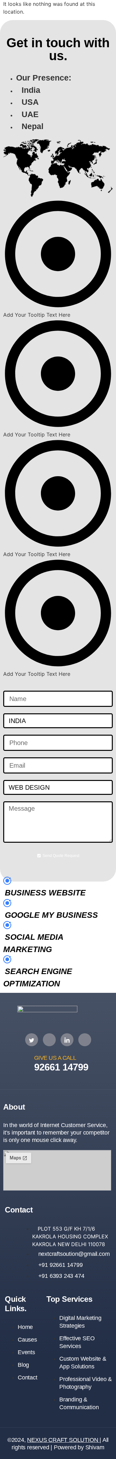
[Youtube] (84, 1039)
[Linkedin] (67, 1039)
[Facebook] (49, 1039)
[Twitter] (31, 1039)
